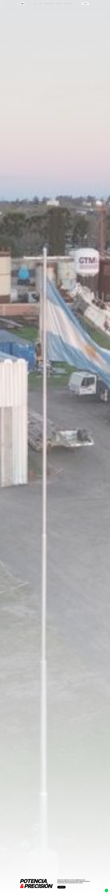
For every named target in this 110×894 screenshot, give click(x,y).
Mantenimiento (68, 3)
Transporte (59, 3)
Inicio (35, 3)
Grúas (40, 3)
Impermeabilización (49, 3)
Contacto (85, 3)
